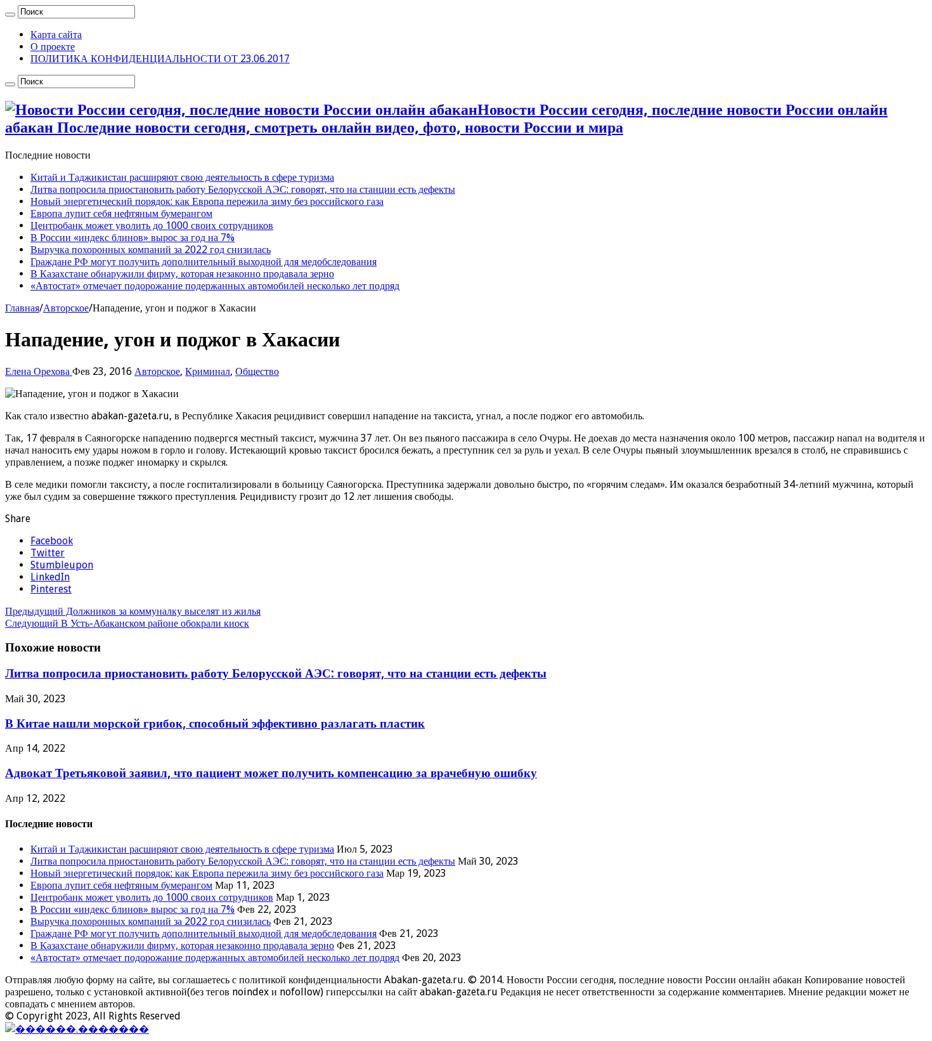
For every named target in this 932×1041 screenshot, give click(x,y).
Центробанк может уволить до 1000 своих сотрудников (151, 225)
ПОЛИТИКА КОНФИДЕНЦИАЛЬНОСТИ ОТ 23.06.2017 (160, 59)
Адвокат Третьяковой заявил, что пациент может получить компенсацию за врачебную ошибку (271, 773)
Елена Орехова (38, 371)
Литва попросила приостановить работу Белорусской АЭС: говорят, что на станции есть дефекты (242, 189)
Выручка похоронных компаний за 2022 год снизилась (150, 250)
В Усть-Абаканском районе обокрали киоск (127, 623)
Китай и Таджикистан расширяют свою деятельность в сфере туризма (182, 177)
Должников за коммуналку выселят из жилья (133, 611)
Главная (22, 308)
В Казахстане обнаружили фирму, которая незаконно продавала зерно (182, 274)
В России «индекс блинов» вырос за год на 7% (132, 238)
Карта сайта (56, 35)
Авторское (66, 308)
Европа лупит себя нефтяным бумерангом (121, 213)
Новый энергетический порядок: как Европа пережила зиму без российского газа (207, 201)
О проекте (52, 47)
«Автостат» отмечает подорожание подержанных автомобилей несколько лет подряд (214, 286)
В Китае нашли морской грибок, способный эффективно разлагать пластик (215, 723)
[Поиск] (10, 14)
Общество (257, 371)
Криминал (207, 371)
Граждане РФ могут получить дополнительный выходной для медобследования (203, 262)
